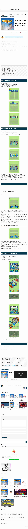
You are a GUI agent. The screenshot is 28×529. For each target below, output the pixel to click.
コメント (3, 419)
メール (3, 430)
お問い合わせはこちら (4, 523)
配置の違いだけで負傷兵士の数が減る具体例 (8, 73)
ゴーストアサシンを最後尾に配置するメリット (9, 71)
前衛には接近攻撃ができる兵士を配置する (8, 68)
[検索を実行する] (26, 442)
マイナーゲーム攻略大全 (14, 9)
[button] (27, 9)
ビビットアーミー (12, 358)
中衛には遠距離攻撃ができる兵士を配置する (8, 69)
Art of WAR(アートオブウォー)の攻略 (5, 16)
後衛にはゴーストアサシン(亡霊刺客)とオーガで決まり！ (10, 70)
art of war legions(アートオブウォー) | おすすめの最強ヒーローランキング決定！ (10, 514)
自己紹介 (14, 459)
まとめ (4, 74)
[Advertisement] (6, 4)
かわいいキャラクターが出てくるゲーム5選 (9, 365)
